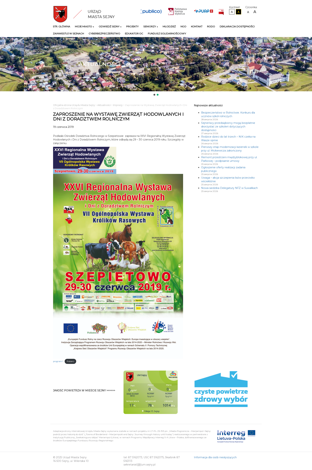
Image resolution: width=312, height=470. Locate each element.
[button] (154, 95)
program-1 (58, 361)
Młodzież (169, 26)
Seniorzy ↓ (150, 26)
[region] (156, 66)
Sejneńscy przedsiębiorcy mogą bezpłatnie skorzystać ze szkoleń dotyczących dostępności (228, 126)
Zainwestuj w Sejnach (68, 33)
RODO (211, 26)
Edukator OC (134, 33)
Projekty (132, 26)
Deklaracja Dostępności (237, 26)
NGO (183, 26)
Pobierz (70, 361)
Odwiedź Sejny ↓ (110, 26)
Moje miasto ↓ (84, 26)
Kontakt (196, 26)
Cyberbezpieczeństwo (104, 33)
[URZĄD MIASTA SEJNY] (70, 14)
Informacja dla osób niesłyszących (215, 457)
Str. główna (61, 26)
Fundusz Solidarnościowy (167, 33)
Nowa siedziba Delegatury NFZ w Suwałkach (229, 188)
